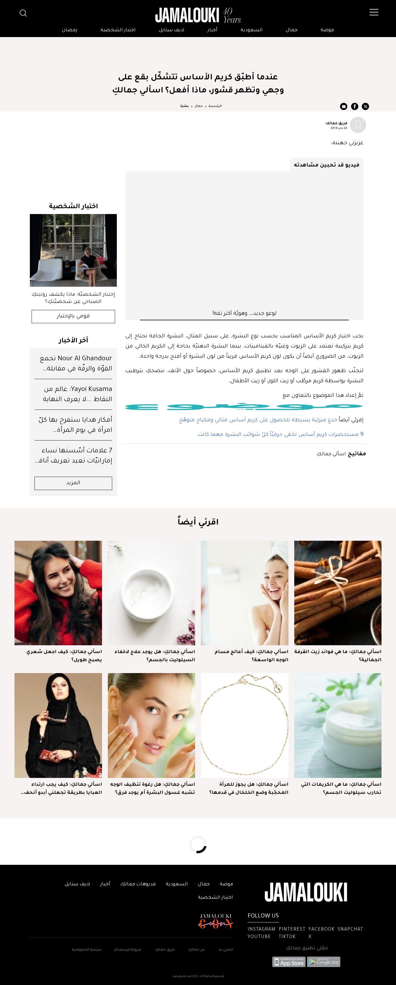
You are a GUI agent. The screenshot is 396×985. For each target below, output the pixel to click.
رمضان (69, 30)
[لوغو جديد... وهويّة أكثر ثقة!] (244, 240)
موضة (327, 30)
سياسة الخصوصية (86, 950)
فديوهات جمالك (138, 884)
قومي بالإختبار (73, 316)
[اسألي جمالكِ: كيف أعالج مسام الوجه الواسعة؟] (244, 593)
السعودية (252, 30)
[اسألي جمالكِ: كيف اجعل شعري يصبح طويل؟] (58, 593)
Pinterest (292, 929)
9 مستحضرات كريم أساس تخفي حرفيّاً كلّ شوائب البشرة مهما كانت (281, 433)
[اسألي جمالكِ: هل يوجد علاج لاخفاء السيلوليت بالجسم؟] (151, 593)
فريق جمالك (336, 122)
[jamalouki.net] (198, 15)
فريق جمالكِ (165, 950)
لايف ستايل (171, 30)
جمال (291, 30)
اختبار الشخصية (118, 30)
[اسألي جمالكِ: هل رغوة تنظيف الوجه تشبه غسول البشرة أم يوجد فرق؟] (151, 725)
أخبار (212, 30)
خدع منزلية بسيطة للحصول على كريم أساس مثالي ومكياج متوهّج (258, 419)
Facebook (321, 929)
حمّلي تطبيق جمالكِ (307, 948)
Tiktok (287, 937)
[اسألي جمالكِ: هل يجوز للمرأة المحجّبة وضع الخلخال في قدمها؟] (244, 725)
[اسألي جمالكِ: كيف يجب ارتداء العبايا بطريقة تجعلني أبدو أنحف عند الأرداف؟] (58, 725)
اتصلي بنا (226, 950)
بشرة (184, 106)
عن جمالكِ (196, 950)
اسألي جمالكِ (331, 453)
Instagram (262, 929)
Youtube (259, 937)
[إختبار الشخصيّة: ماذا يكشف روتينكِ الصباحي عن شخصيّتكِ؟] (73, 250)
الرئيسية (215, 106)
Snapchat (350, 929)
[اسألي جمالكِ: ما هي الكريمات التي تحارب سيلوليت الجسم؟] (338, 725)
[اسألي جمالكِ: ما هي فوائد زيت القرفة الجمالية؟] (338, 593)
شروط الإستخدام (127, 950)
